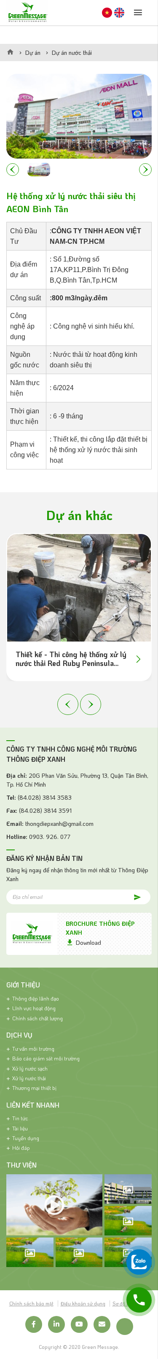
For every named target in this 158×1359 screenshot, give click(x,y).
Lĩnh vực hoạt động (34, 1008)
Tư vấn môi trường (33, 1048)
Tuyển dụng (25, 1138)
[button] (12, 169)
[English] (119, 13)
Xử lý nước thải (29, 1078)
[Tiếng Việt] (107, 13)
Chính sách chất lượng (37, 1018)
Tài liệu (20, 1128)
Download (88, 942)
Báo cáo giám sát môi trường (46, 1058)
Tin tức (20, 1118)
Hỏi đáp (21, 1147)
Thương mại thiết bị (34, 1087)
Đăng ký (132, 897)
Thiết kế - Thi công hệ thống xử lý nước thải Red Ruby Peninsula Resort (71, 659)
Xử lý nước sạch (30, 1068)
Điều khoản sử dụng (83, 1303)
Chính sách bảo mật (31, 1303)
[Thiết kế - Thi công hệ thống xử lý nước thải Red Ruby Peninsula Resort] (79, 588)
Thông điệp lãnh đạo (35, 998)
